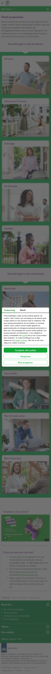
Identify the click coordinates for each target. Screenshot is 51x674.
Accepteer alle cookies (25, 350)
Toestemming (9, 310)
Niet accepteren (25, 362)
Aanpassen (25, 356)
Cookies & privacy (20, 340)
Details (23, 310)
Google (24, 335)
